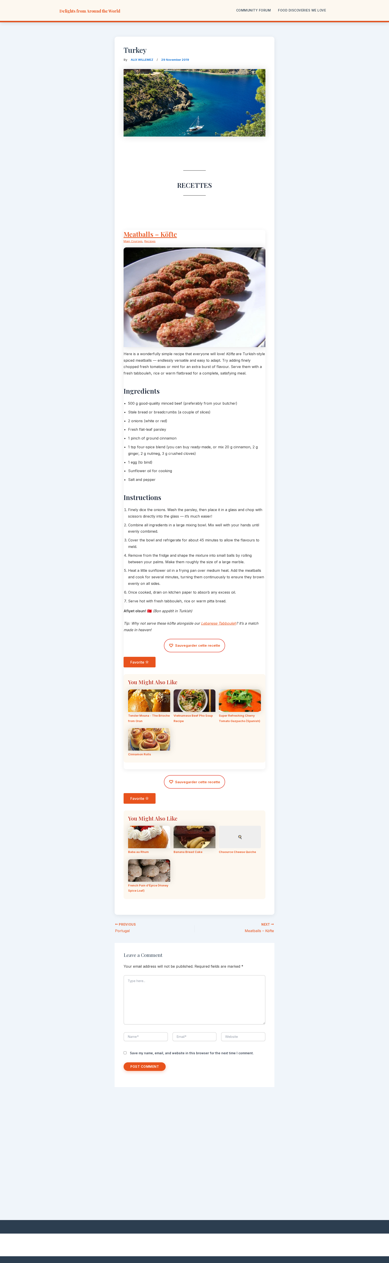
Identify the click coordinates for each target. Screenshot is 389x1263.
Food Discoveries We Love (302, 10)
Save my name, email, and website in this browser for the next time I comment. (192, 1053)
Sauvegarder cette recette (194, 645)
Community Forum (253, 10)
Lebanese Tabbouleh (218, 623)
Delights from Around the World (89, 11)
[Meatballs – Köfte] (194, 343)
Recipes (150, 241)
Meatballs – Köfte (150, 234)
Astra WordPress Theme (250, 1245)
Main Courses (133, 241)
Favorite (137, 662)
